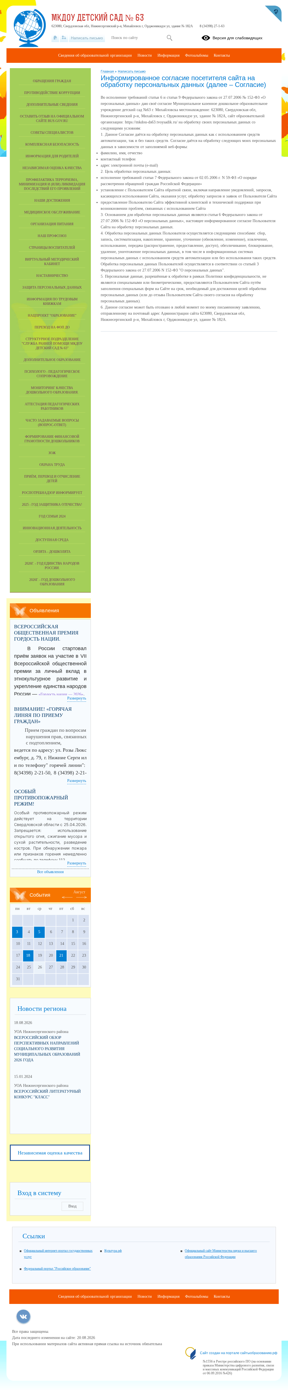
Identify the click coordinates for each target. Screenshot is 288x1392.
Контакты (222, 55)
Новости (145, 55)
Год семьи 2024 (52, 516)
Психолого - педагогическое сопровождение (52, 374)
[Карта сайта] (64, 38)
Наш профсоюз (52, 236)
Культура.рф (113, 1251)
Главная (108, 71)
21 (61, 955)
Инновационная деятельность (52, 528)
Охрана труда (52, 465)
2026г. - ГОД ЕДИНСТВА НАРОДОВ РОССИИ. (52, 566)
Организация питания (52, 224)
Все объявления (50, 872)
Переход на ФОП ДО (52, 327)
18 (28, 955)
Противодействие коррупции (52, 93)
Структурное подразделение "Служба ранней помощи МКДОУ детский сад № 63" (52, 343)
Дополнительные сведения (52, 105)
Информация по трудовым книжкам (52, 301)
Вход (72, 1206)
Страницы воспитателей (52, 248)
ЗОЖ (52, 453)
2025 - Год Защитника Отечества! (52, 505)
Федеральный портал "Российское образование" (57, 1269)
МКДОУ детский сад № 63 (97, 18)
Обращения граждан (52, 81)
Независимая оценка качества (52, 168)
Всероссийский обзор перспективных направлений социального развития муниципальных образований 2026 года (47, 1049)
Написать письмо (132, 71)
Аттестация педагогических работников (52, 406)
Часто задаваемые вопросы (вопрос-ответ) (52, 422)
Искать (169, 38)
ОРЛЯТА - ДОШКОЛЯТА (52, 552)
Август (79, 892)
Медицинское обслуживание (52, 212)
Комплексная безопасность (52, 144)
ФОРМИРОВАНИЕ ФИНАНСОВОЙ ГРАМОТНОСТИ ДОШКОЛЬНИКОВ (52, 439)
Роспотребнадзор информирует (52, 493)
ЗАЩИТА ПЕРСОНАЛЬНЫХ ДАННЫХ (52, 287)
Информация (168, 55)
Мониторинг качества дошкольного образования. (52, 390)
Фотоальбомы (196, 55)
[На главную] (55, 38)
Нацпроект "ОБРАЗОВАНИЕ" (52, 315)
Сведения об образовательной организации (95, 55)
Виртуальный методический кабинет (52, 261)
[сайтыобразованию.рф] (273, 14)
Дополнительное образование (52, 360)
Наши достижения (52, 201)
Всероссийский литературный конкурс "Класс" (47, 1094)
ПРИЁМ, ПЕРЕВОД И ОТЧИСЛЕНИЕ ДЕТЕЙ (52, 479)
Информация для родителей (52, 156)
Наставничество (52, 276)
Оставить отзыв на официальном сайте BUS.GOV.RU (52, 118)
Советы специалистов (52, 133)
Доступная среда (52, 540)
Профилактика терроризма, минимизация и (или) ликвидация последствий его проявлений (52, 184)
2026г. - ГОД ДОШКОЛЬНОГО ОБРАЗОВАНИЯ (52, 582)
